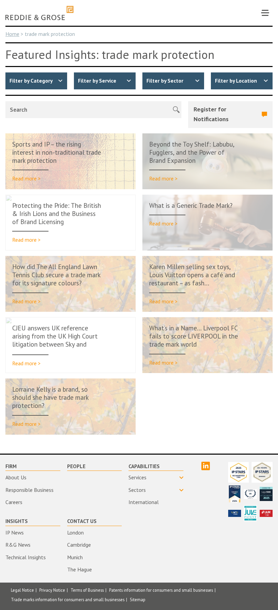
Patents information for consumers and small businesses (161, 590)
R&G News (18, 544)
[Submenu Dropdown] (155, 478)
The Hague (79, 569)
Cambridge (79, 544)
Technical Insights (25, 557)
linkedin (205, 466)
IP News (14, 532)
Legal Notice (22, 590)
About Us (15, 477)
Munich (75, 557)
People (76, 466)
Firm (11, 466)
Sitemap (137, 599)
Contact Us (82, 521)
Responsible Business (29, 489)
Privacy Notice (52, 590)
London (75, 532)
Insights (16, 521)
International (143, 502)
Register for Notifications (211, 114)
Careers (13, 502)
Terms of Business (87, 590)
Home (12, 33)
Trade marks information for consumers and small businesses (67, 599)
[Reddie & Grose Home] (39, 13)
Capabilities (144, 466)
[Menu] (265, 12)
